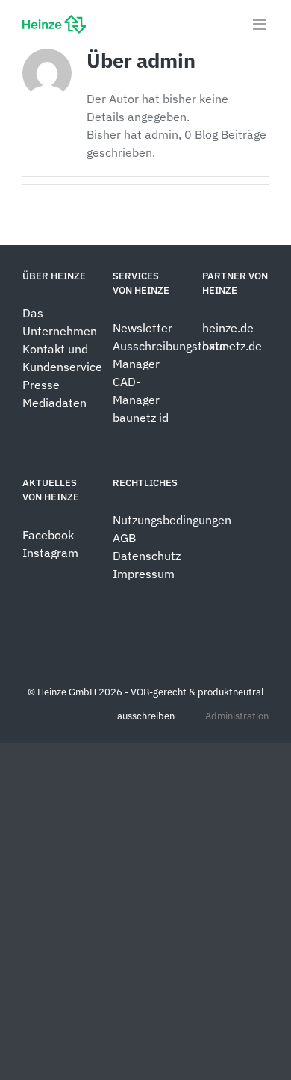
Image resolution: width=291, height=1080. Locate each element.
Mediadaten (54, 402)
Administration (237, 716)
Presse (41, 384)
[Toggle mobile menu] (261, 24)
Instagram (50, 552)
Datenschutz (148, 555)
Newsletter (142, 327)
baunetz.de (232, 345)
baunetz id (141, 417)
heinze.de (228, 327)
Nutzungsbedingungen (172, 519)
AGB (124, 537)
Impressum (144, 573)
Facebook (48, 534)
